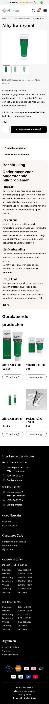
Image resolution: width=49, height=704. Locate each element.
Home (4, 19)
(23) (31, 2)
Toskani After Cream (34, 420)
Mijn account (8, 549)
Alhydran (6, 83)
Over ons (6, 521)
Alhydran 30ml (11, 364)
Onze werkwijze (9, 525)
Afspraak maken (10, 647)
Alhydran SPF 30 (12, 418)
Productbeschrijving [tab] (15, 148)
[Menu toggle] (45, 10)
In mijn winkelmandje (27, 129)
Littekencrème (24, 19)
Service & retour (10, 545)
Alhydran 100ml (36, 364)
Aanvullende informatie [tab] (17, 154)
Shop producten (10, 654)
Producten (13, 19)
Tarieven (6, 651)
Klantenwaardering (14, 2)
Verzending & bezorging (14, 541)
